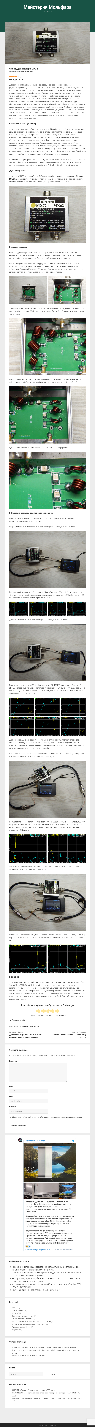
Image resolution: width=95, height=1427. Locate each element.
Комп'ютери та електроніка (22, 1316)
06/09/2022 (29, 71)
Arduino (14, 1308)
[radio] (38, 1010)
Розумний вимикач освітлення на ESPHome (33, 1290)
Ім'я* (11, 1086)
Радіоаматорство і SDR (31, 1026)
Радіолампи (16, 1330)
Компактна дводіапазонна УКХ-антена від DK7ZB (69, 1036)
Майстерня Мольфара (47, 7)
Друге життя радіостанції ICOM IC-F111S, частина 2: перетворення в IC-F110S (25, 1036)
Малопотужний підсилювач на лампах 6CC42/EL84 (31, 1321)
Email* (11, 1097)
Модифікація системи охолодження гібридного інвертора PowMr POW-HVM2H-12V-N (44, 1347)
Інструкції (15, 1313)
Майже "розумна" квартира (22, 1319)
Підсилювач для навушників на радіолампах (28, 1324)
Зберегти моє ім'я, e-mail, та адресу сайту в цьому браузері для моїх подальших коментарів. (47, 1117)
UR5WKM (21, 71)
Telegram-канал (18, 1310)
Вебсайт (12, 1107)
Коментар (13, 1061)
